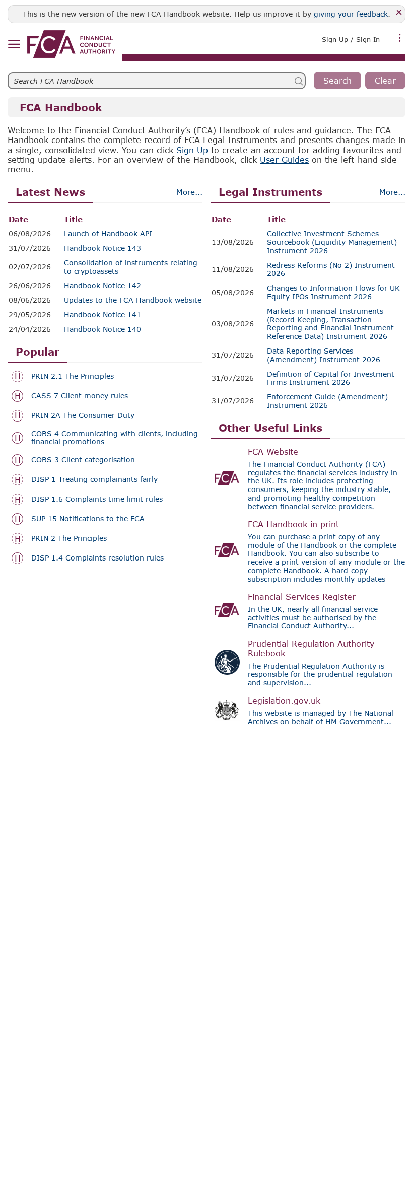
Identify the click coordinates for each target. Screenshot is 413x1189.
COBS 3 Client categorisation (83, 460)
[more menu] (399, 38)
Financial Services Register (302, 596)
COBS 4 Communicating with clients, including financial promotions (114, 438)
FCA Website (273, 451)
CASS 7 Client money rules (79, 396)
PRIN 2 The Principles (69, 538)
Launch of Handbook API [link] (108, 234)
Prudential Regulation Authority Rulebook (311, 648)
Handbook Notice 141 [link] (102, 315)
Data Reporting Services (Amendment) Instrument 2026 (323, 355)
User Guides (284, 159)
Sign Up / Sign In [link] (351, 39)
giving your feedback (351, 14)
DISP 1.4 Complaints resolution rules (97, 558)
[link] (71, 44)
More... (189, 191)
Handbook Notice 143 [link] (102, 248)
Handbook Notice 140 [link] (102, 329)
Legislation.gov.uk (284, 700)
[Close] (399, 13)
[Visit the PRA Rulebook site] (227, 662)
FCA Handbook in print (293, 524)
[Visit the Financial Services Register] (227, 610)
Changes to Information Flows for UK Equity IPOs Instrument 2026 (333, 292)
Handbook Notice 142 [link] (102, 286)
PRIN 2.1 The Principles (72, 376)
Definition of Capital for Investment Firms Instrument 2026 (330, 378)
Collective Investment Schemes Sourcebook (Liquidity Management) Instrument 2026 (332, 242)
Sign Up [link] (192, 150)
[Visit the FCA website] (227, 478)
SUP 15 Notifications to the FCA (88, 519)
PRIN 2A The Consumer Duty (82, 415)
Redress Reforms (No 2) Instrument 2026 (331, 269)
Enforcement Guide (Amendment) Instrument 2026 (327, 401)
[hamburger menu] (14, 44)
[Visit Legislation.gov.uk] (227, 710)
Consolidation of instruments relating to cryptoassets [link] (130, 267)
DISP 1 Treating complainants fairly (94, 479)
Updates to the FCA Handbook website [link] (132, 300)
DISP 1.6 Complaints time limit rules (97, 499)
